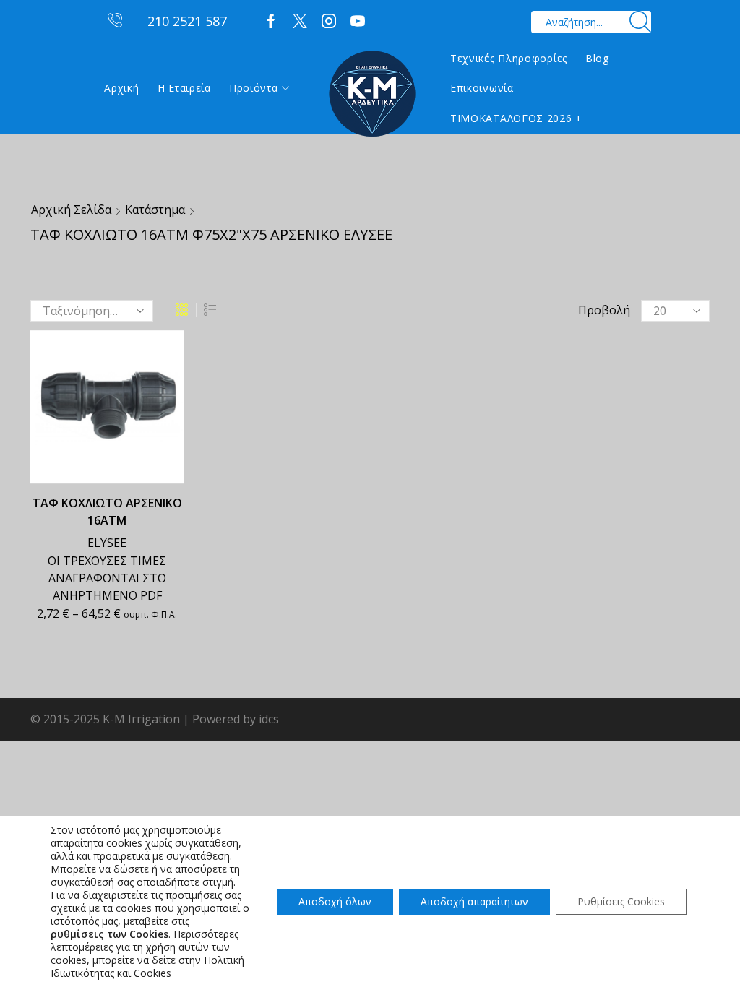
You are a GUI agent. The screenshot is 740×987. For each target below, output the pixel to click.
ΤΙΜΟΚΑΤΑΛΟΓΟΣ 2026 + (516, 118)
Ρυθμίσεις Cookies (621, 901)
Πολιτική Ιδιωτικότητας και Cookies (147, 966)
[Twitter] (300, 22)
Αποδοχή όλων (334, 901)
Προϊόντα (253, 88)
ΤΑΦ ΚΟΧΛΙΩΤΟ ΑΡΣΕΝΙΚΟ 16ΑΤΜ (107, 511)
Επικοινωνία (482, 88)
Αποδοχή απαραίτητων (474, 901)
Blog (597, 58)
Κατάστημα (155, 209)
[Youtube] (357, 22)
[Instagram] (329, 22)
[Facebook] (271, 22)
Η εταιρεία (184, 88)
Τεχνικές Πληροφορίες (508, 58)
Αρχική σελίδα (71, 209)
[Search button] (640, 22)
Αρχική (121, 88)
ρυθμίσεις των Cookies (109, 934)
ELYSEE (106, 543)
